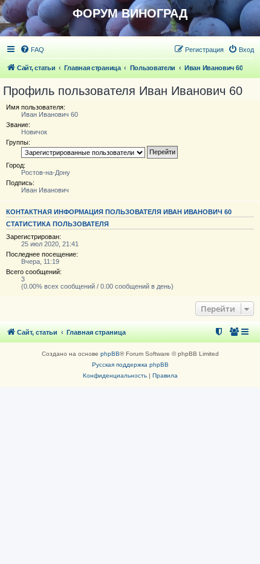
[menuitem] (32, 49)
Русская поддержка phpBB (130, 364)
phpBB (110, 353)
